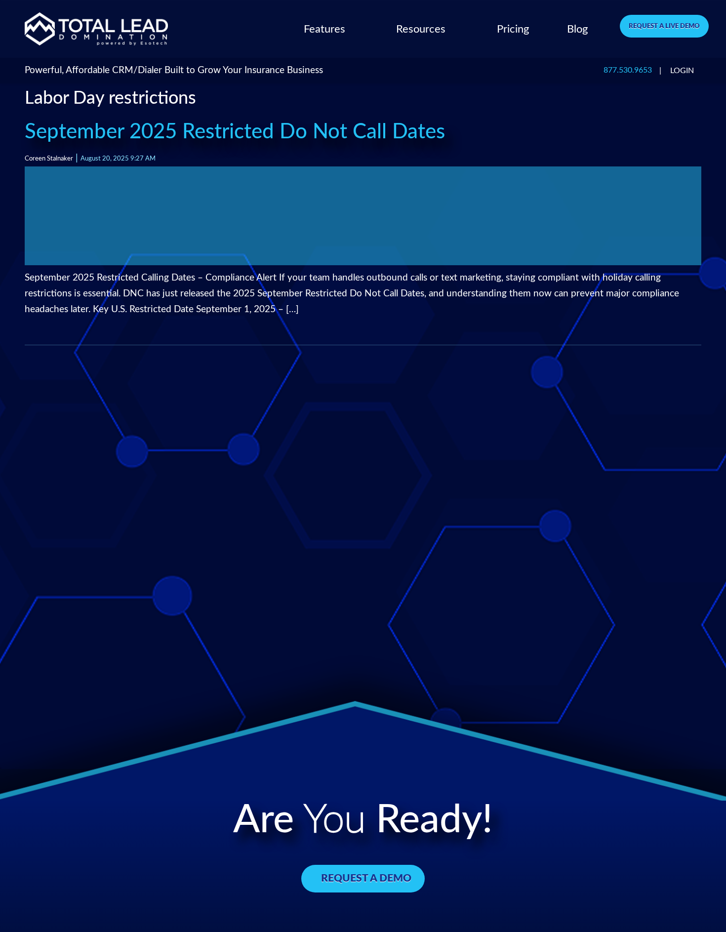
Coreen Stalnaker (49, 159)
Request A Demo (366, 878)
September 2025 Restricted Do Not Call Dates (235, 132)
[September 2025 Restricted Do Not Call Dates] (363, 215)
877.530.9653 (628, 70)
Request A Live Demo (664, 26)
